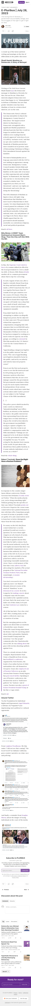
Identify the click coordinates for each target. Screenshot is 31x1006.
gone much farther (13, 676)
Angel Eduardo (24, 703)
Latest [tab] (7, 921)
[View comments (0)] (8, 31)
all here (9, 229)
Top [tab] (3, 921)
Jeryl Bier (7, 25)
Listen (27, 26)
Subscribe (21, 2)
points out (24, 505)
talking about (22, 643)
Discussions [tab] (14, 921)
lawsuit (22, 339)
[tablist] (8, 901)
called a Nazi (19, 565)
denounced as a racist (11, 591)
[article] (15, 932)
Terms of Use (23, 874)
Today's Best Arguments (9, 7)
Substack (7, 1002)
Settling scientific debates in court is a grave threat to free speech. (11, 933)
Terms (20, 992)
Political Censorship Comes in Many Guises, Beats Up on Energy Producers (11, 946)
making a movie (18, 593)
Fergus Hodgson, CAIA (14, 949)
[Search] (28, 921)
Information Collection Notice (18, 876)
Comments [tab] (5, 901)
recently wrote (23, 495)
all (8, 694)
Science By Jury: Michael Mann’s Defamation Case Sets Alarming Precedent (10, 928)
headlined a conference (14, 659)
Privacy (15, 992)
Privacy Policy (15, 877)
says (12, 91)
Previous (6, 889)
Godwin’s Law (14, 605)
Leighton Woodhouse (13, 746)
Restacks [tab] (12, 901)
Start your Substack (11, 998)
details (26, 272)
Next (25, 889)
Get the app (23, 998)
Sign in (27, 2)
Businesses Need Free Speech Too (9, 943)
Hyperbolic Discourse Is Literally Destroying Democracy (9, 957)
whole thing (12, 455)
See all (5, 971)
